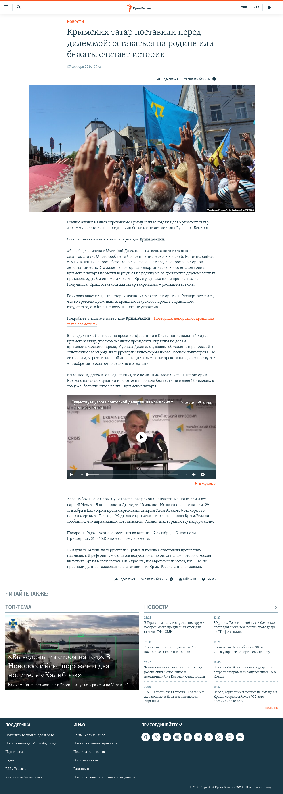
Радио (10, 760)
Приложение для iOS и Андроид (30, 744)
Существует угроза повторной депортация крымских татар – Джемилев (138, 402)
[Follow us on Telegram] (198, 737)
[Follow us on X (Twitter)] (156, 737)
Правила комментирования (95, 744)
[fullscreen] (211, 474)
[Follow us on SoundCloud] (208, 737)
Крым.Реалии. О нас (89, 735)
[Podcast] (229, 737)
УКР (244, 7)
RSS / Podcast (15, 769)
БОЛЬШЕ (271, 708)
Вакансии (81, 769)
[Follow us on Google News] (188, 737)
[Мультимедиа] (269, 7)
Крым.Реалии (92, 408)
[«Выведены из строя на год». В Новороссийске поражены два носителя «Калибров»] (72, 652)
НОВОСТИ (156, 608)
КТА (256, 7)
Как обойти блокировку (24, 777)
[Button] (167, 79)
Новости (75, 22)
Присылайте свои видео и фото (29, 735)
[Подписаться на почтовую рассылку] (240, 737)
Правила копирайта (89, 752)
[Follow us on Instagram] (177, 737)
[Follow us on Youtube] (167, 737)
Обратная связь (85, 760)
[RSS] (219, 737)
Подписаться (15, 752)
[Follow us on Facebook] (146, 737)
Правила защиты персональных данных (105, 777)
